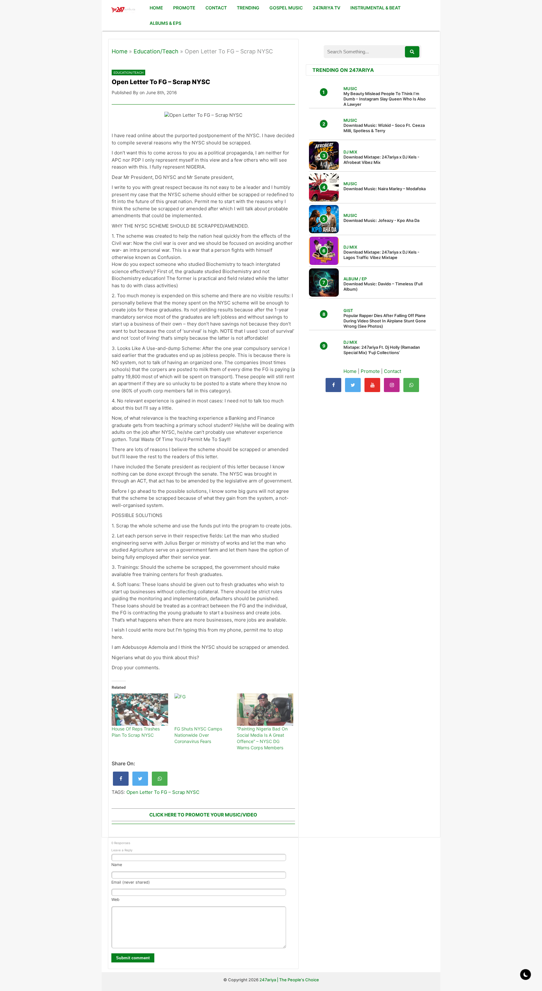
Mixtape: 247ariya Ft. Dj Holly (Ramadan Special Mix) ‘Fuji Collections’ (381, 350)
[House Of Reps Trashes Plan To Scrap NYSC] (140, 709)
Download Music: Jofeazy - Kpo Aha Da (381, 220)
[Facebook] (333, 385)
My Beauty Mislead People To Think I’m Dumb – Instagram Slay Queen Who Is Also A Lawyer (384, 99)
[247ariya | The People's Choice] (123, 10)
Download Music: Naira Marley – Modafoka (384, 188)
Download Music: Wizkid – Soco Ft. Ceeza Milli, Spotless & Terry (384, 128)
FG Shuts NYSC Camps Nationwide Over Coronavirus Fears (198, 735)
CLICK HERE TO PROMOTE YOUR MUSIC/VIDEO (203, 815)
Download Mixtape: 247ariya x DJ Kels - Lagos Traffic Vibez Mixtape (381, 255)
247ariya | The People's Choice (289, 979)
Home (119, 51)
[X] (353, 385)
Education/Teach (156, 51)
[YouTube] (372, 385)
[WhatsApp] (411, 385)
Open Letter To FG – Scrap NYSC (162, 792)
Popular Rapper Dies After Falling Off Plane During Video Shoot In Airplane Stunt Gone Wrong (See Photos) (384, 321)
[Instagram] (392, 385)
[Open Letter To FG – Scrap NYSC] (121, 779)
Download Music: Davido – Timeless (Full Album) (382, 286)
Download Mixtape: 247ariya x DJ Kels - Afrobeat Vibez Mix (381, 159)
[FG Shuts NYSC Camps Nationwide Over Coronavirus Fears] (202, 709)
